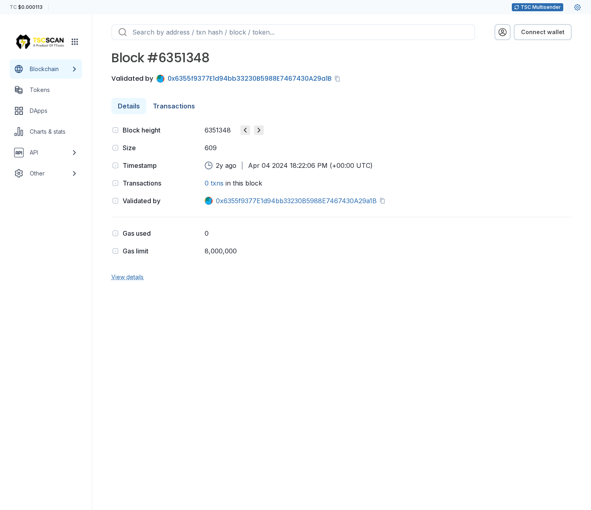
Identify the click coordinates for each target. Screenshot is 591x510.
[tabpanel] (341, 203)
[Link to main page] (39, 42)
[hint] (115, 130)
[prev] (245, 130)
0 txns (214, 183)
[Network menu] (75, 42)
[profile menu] (503, 32)
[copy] (339, 79)
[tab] (128, 106)
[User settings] (577, 7)
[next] (259, 130)
